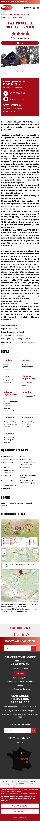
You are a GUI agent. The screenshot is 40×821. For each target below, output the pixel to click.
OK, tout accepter (20, 806)
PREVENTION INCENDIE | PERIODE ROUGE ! (14, 2)
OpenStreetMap (34, 601)
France (11, 738)
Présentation (18, 43)
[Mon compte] (34, 8)
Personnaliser (20, 817)
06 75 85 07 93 (17, 93)
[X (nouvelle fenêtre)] (18, 635)
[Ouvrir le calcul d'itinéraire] (4, 558)
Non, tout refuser (20, 811)
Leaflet (26, 601)
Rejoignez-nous (20, 628)
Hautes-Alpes (20, 742)
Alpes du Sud (23, 738)
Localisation (22, 43)
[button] (37, 8)
